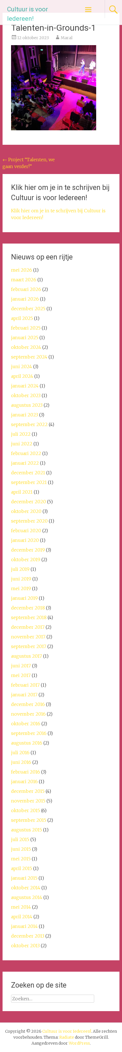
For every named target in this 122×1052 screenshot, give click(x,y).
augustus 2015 (26, 830)
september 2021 (29, 482)
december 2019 (28, 550)
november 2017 (28, 637)
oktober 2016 (25, 723)
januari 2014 (24, 926)
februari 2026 (26, 289)
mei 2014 (21, 907)
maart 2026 (23, 279)
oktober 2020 (26, 511)
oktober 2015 (25, 810)
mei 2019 (21, 588)
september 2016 (29, 733)
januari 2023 (24, 415)
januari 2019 (24, 598)
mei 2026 (21, 270)
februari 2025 (26, 328)
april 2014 (21, 916)
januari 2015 (24, 878)
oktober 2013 (25, 945)
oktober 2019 (25, 559)
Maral (67, 37)
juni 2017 (21, 665)
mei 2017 (21, 675)
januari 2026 (25, 299)
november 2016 (28, 714)
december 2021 (28, 472)
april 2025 (22, 318)
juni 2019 (21, 579)
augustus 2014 (26, 897)
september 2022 (29, 424)
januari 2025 (24, 337)
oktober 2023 (26, 395)
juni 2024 (21, 366)
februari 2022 (26, 453)
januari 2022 (25, 463)
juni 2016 (21, 762)
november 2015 (28, 801)
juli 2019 (20, 569)
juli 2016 (20, 752)
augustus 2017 (26, 656)
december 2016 (28, 704)
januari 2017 (24, 694)
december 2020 (28, 501)
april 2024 (22, 376)
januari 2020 (25, 540)
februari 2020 (26, 530)
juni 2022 (21, 444)
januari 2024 (25, 386)
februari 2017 (25, 685)
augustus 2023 (27, 405)
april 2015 (21, 868)
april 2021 (22, 492)
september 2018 (29, 617)
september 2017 (28, 646)
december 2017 (28, 627)
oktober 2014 (25, 887)
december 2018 (28, 608)
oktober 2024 (26, 347)
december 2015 (28, 791)
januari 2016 (24, 781)
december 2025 (28, 308)
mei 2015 (21, 859)
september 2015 (28, 820)
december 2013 (27, 936)
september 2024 (29, 357)
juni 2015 (21, 849)
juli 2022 (21, 434)
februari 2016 (25, 772)
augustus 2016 (26, 743)
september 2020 (29, 521)
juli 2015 (20, 839)
